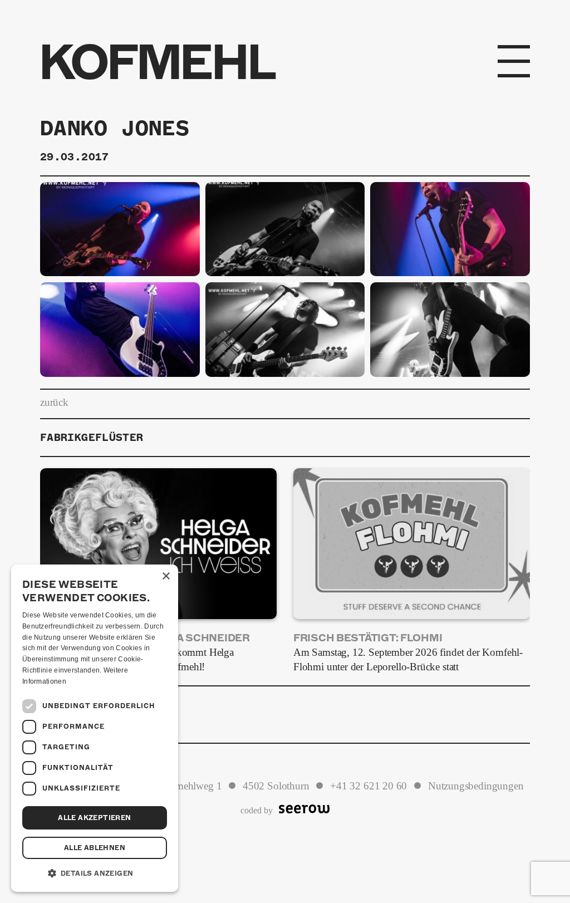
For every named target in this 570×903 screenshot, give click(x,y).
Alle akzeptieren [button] (94, 818)
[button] (94, 873)
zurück (54, 402)
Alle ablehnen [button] (94, 848)
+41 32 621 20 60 (368, 786)
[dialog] (94, 728)
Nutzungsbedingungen (476, 786)
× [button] (165, 576)
